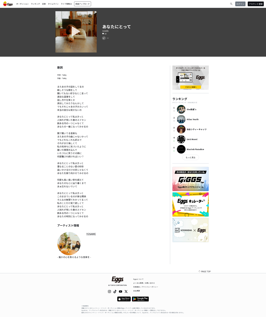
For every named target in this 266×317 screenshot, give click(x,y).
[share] (104, 38)
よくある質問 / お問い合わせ (144, 283)
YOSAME (105, 31)
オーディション (22, 3)
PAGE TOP (206, 271)
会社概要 (136, 291)
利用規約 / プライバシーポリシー (145, 287)
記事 (44, 3)
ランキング (35, 3)
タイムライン (53, 3)
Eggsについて (138, 279)
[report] (107, 38)
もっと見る (190, 157)
